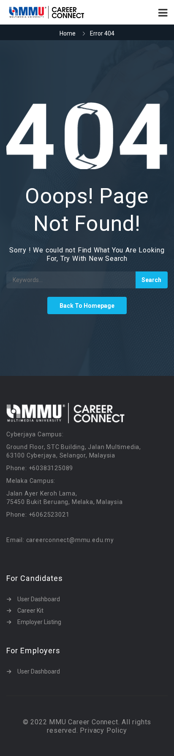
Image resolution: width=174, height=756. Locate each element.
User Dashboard (38, 599)
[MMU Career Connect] (46, 12)
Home (68, 33)
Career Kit (30, 610)
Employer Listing (39, 622)
